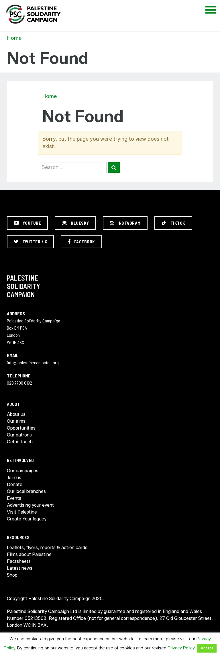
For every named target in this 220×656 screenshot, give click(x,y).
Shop (12, 575)
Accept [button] (207, 648)
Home (14, 38)
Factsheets (19, 561)
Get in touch (20, 441)
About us (16, 414)
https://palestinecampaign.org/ (33, 14)
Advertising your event (30, 505)
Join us (14, 477)
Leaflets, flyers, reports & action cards (47, 547)
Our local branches (26, 491)
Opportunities (21, 428)
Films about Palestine (29, 554)
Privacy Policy (181, 648)
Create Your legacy (26, 519)
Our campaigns (22, 470)
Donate (14, 484)
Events (14, 498)
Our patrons (19, 435)
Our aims (16, 421)
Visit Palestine (22, 512)
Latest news (19, 568)
